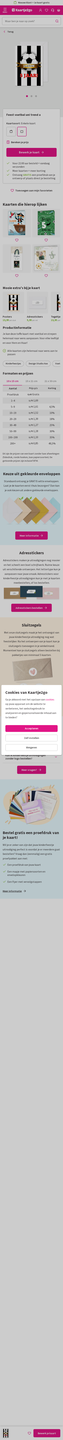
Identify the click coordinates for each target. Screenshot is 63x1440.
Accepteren (31, 728)
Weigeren (31, 747)
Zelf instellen (31, 738)
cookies (50, 699)
